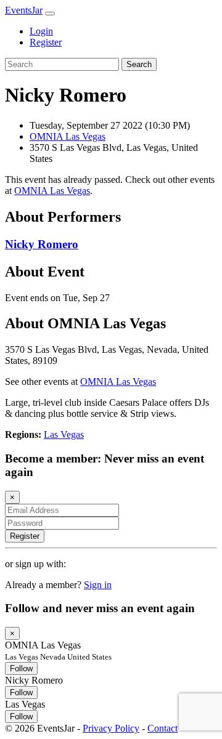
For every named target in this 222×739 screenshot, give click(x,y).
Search (139, 64)
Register (46, 42)
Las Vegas (64, 434)
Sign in (98, 584)
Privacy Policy (111, 728)
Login (41, 31)
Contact (162, 728)
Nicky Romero (41, 244)
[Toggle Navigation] (50, 13)
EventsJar (24, 10)
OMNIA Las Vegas (67, 136)
